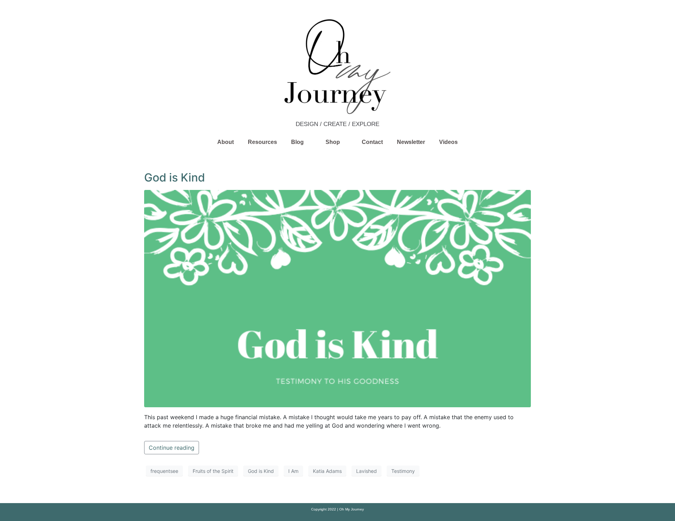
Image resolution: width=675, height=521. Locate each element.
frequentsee (164, 471)
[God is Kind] (337, 298)
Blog (297, 142)
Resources (262, 142)
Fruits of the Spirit (213, 471)
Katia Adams (327, 471)
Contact (372, 142)
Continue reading (171, 447)
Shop (333, 142)
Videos (448, 142)
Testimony (403, 471)
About (225, 142)
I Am (293, 471)
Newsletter (411, 142)
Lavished (366, 471)
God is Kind (174, 177)
